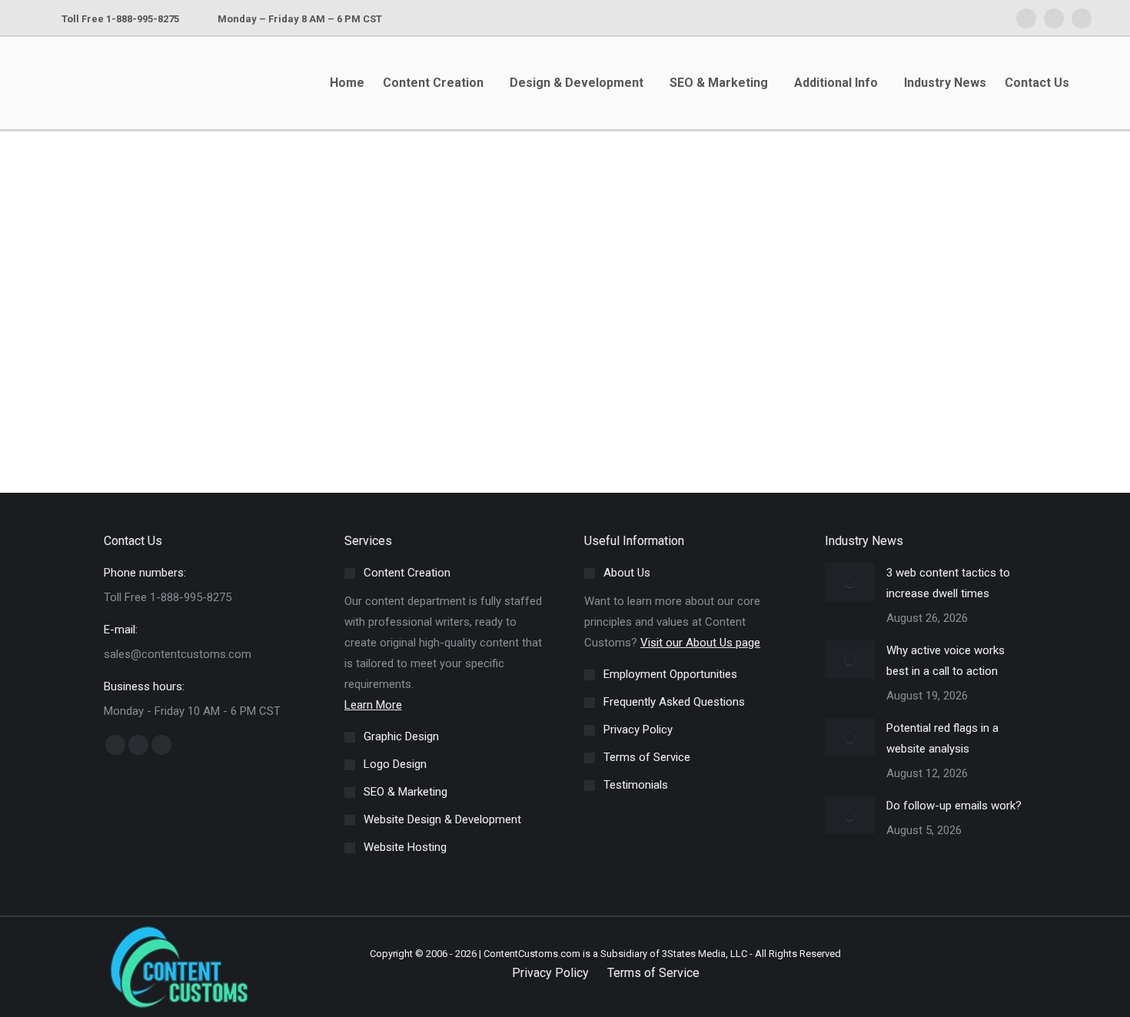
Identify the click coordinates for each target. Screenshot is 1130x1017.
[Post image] (850, 582)
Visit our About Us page (700, 643)
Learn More (373, 705)
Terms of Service (653, 972)
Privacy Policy (550, 972)
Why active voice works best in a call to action (945, 660)
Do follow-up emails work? (954, 806)
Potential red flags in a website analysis (942, 738)
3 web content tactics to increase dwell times (948, 583)
